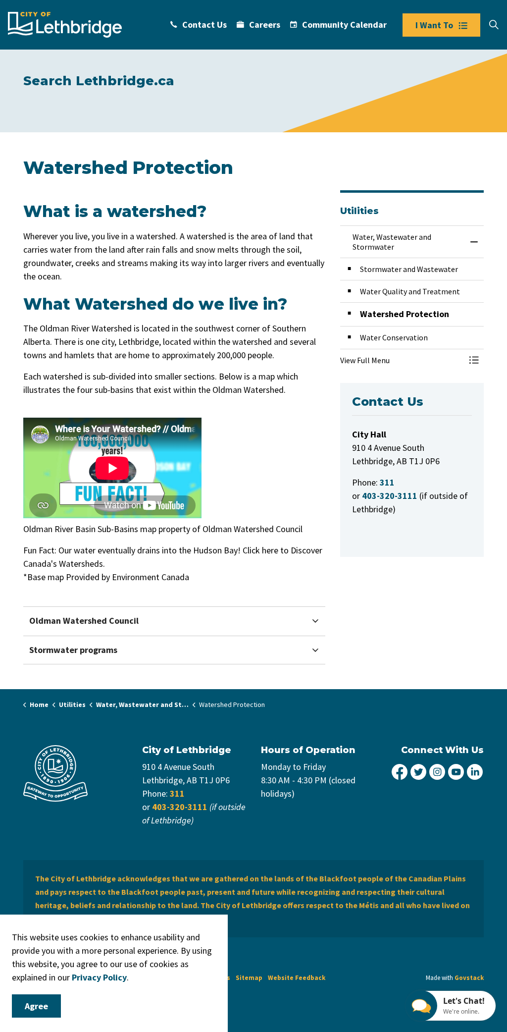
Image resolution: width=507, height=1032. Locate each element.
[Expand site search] (493, 24)
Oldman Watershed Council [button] (84, 620)
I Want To (434, 25)
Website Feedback (296, 978)
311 (177, 793)
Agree (36, 1006)
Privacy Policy (99, 977)
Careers (264, 24)
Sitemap (249, 978)
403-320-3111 (179, 807)
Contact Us (204, 24)
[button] (402, 360)
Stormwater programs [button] (73, 649)
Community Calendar (344, 24)
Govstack (469, 978)
